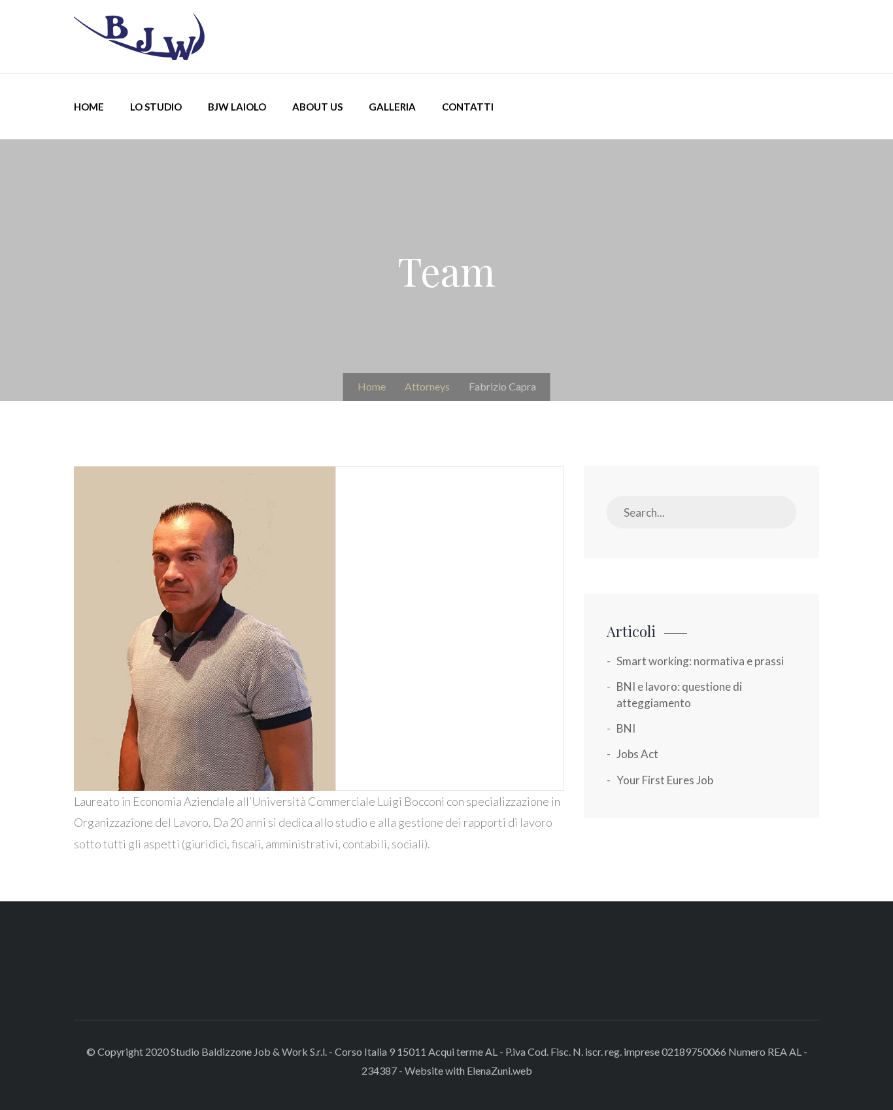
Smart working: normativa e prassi (700, 661)
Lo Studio (156, 107)
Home (89, 107)
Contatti (468, 107)
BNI (625, 728)
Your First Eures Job (664, 780)
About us (317, 107)
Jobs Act (637, 754)
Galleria (392, 107)
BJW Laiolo (237, 107)
